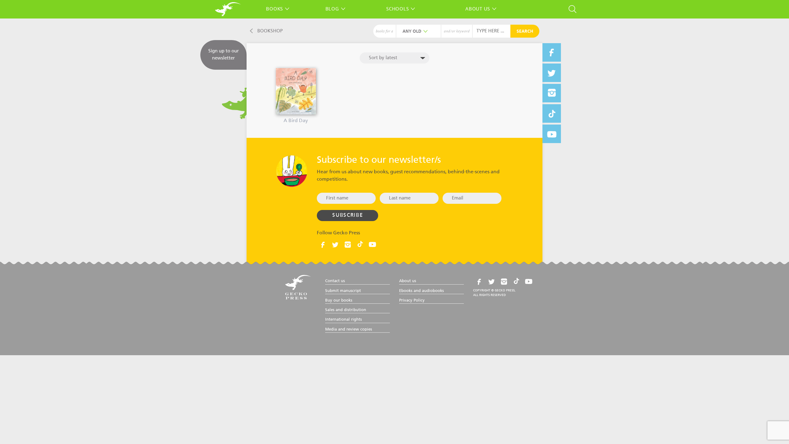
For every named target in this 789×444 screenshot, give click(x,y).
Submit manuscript (343, 291)
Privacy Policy (412, 300)
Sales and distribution (345, 310)
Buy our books (338, 300)
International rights (343, 320)
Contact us (335, 281)
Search (525, 31)
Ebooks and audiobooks (421, 291)
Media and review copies (348, 329)
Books (274, 9)
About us (477, 9)
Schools (397, 9)
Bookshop (270, 31)
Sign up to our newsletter (223, 54)
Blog (332, 9)
